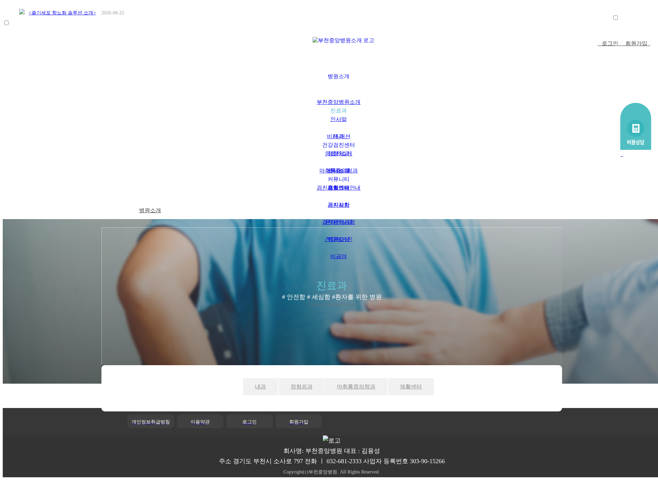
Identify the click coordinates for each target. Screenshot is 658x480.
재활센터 (411, 386)
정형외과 (302, 386)
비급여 (338, 256)
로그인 (609, 43)
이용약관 (200, 421)
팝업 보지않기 (635, 18)
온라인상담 (338, 222)
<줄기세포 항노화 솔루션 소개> (62, 12)
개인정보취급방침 (151, 421)
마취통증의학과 (356, 386)
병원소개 (150, 210)
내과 (260, 386)
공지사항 (339, 205)
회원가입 (635, 43)
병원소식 (339, 239)
